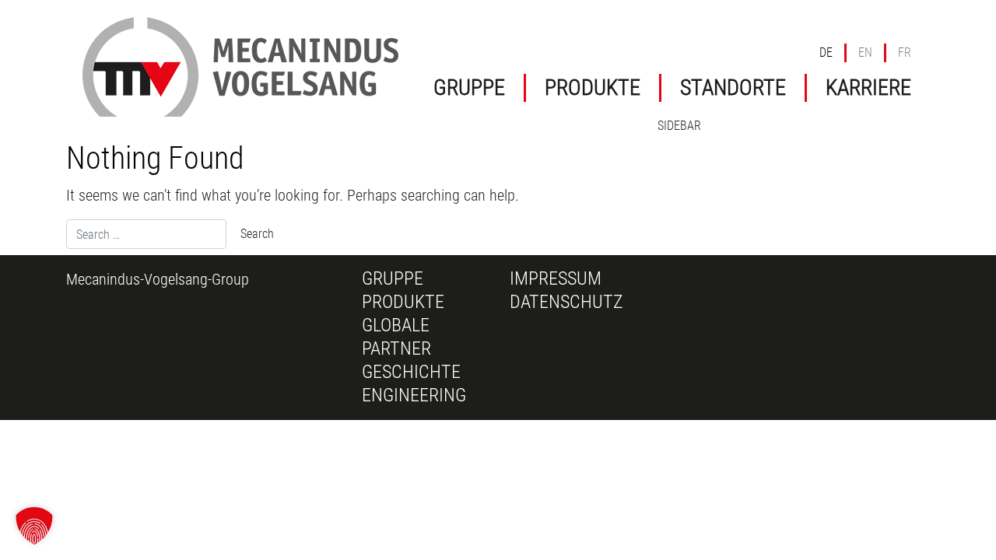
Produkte (403, 302)
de (826, 52)
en (865, 52)
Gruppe (392, 278)
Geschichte (411, 372)
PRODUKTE (592, 87)
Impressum (555, 278)
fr (904, 52)
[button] (34, 526)
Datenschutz (566, 302)
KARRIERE (868, 87)
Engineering (414, 395)
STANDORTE (733, 87)
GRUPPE (469, 87)
